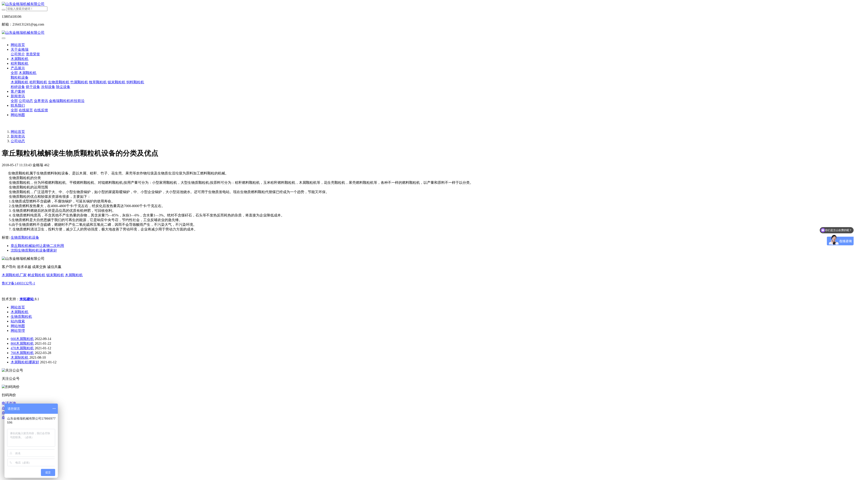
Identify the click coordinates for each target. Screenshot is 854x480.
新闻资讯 (18, 136)
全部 (14, 73)
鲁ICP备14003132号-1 (18, 283)
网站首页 (18, 45)
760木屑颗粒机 (22, 353)
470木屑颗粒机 (22, 348)
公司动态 (18, 141)
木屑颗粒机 (74, 275)
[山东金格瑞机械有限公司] (427, 4)
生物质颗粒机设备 (25, 237)
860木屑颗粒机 (22, 343)
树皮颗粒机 (36, 275)
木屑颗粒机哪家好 (25, 362)
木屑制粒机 (19, 357)
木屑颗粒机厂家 (14, 275)
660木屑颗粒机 (22, 339)
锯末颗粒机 (55, 275)
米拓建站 (27, 299)
